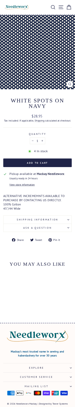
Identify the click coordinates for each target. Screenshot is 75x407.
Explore (36, 367)
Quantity (37, 133)
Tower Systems (60, 403)
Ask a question (37, 227)
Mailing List (36, 386)
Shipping (39, 120)
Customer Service (36, 376)
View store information (22, 184)
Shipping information (37, 219)
